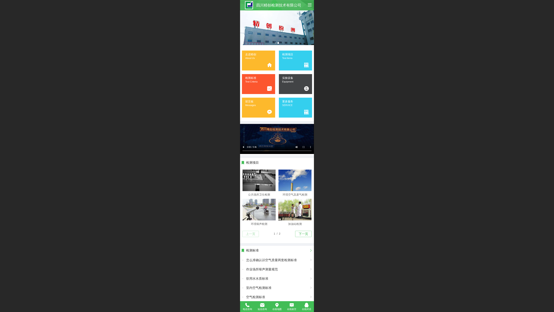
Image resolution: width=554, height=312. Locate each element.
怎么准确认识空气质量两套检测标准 (271, 260)
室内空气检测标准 (259, 288)
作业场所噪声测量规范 (262, 269)
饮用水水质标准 (257, 278)
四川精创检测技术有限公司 (278, 5)
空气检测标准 (255, 297)
